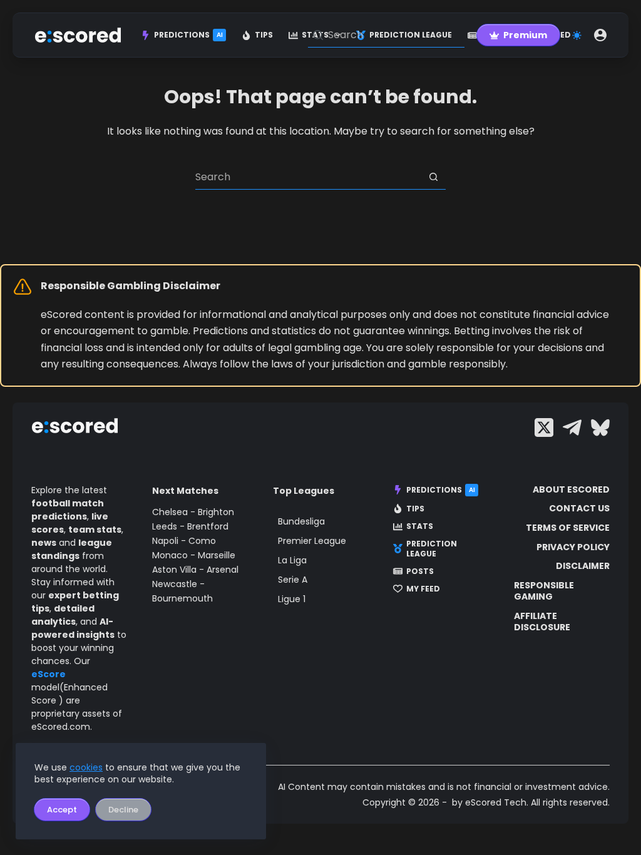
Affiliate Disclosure (542, 621)
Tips (264, 34)
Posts (420, 571)
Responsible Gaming (544, 591)
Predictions (188, 34)
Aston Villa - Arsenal (195, 569)
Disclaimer (583, 565)
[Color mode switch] (577, 35)
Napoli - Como (184, 541)
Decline (123, 810)
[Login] (600, 35)
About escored (571, 489)
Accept (62, 810)
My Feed (423, 589)
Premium (525, 35)
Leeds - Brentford (190, 526)
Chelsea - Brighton (193, 512)
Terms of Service (568, 527)
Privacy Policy (573, 547)
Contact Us (579, 508)
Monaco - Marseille (193, 555)
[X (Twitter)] (544, 427)
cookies (86, 767)
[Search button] (433, 177)
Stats (419, 526)
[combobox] (308, 177)
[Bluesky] (600, 427)
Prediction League (431, 548)
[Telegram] (572, 427)
